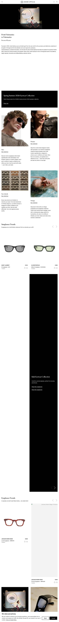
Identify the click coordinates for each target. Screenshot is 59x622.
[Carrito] (57, 2)
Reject (45, 618)
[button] (27, 267)
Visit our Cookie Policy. (11, 619)
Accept (53, 618)
